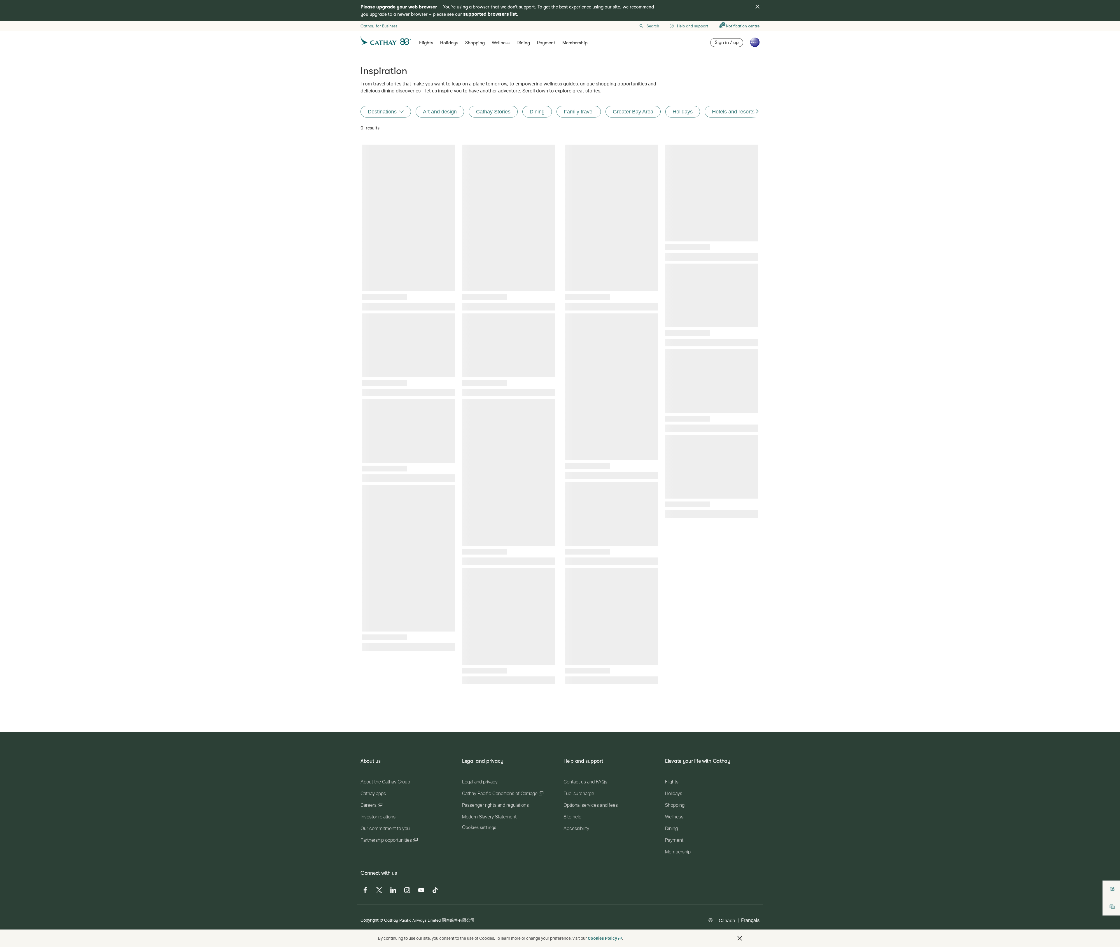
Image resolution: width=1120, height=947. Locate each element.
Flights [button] (426, 42)
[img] (757, 7)
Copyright (369, 920)
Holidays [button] (449, 42)
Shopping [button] (475, 42)
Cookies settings (479, 827)
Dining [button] (523, 42)
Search (653, 26)
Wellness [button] (501, 42)
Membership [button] (574, 42)
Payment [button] (546, 42)
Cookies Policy (602, 938)
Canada (727, 920)
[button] (739, 938)
